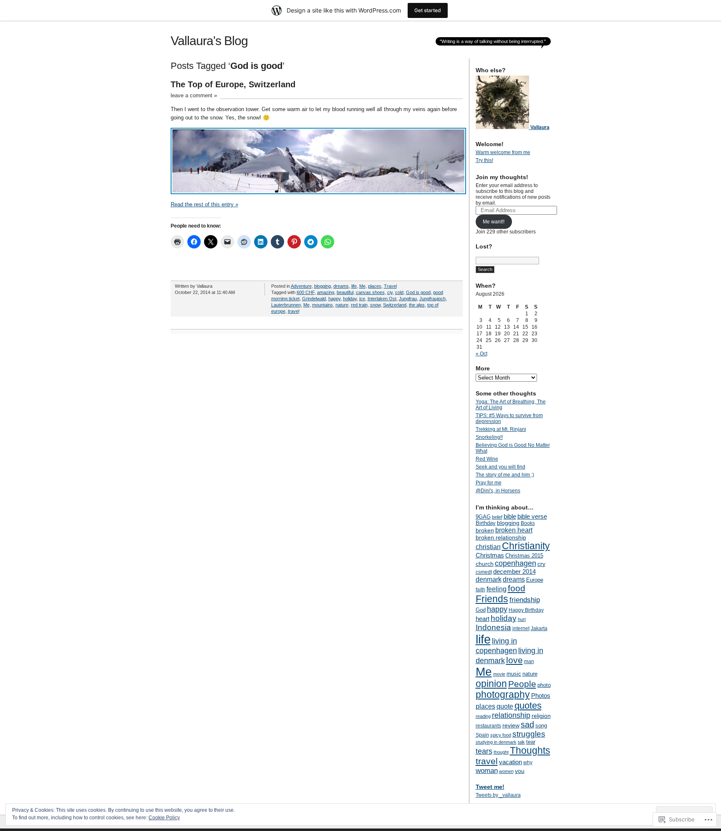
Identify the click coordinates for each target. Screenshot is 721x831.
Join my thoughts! (502, 177)
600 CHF (306, 292)
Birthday (486, 523)
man (529, 661)
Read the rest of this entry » (204, 204)
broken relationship (501, 537)
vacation (510, 761)
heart (482, 619)
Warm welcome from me (503, 152)
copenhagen (515, 563)
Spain (482, 735)
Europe (534, 580)
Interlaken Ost (382, 298)
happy (334, 298)
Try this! (484, 160)
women (506, 771)
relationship (511, 715)
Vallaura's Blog (209, 41)
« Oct (481, 354)
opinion (491, 684)
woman (487, 770)
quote (505, 706)
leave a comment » (194, 95)
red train (359, 304)
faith (480, 590)
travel (293, 311)
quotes (528, 705)
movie (499, 673)
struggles (528, 734)
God (481, 610)
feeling (497, 589)
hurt (522, 619)
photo (544, 685)
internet (520, 628)
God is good (418, 292)
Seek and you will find (500, 467)
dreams (341, 286)
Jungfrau (408, 298)
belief (497, 516)
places (374, 286)
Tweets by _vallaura (498, 795)
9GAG (483, 517)
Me (362, 286)
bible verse (532, 516)
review (510, 725)
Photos (540, 695)
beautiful (345, 292)
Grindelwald (314, 298)
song (541, 725)
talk (521, 742)
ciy (390, 292)
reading (483, 716)
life (354, 286)
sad (527, 724)
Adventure (301, 286)
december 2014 (514, 571)
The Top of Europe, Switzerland (233, 84)
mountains (322, 304)
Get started (427, 10)
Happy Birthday (526, 610)
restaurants (488, 726)
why (527, 762)
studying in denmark (496, 742)
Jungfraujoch (432, 298)
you (519, 771)
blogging (322, 286)
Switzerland (394, 304)
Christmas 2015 (524, 555)
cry (541, 563)
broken (485, 530)
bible (510, 516)
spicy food (500, 734)
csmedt (484, 572)
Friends (492, 598)
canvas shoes (370, 292)
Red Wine (487, 459)
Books (528, 523)
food (516, 588)
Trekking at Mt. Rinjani (501, 429)
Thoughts (530, 750)
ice (362, 298)
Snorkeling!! (489, 437)
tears (484, 751)
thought (501, 752)
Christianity (526, 546)
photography (503, 694)
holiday (350, 298)
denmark (489, 579)
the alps (417, 304)
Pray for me (489, 483)
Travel (390, 286)
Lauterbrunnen (286, 304)
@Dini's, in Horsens (498, 491)
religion (541, 715)
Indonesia (493, 627)
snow (375, 304)
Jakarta (539, 628)
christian (488, 546)
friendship (524, 600)
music (514, 674)
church (485, 563)
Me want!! (493, 222)
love (514, 660)
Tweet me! (490, 786)
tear (530, 742)
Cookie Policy (164, 818)
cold (399, 292)
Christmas (490, 555)
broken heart (513, 530)
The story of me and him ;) (505, 475)
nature (341, 304)
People (522, 684)
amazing (325, 292)
